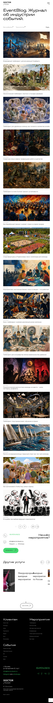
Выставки (32, 642)
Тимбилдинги (33, 626)
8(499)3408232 (15, 534)
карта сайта (6, 698)
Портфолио (6, 634)
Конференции (33, 634)
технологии (20, 27)
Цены (4, 632)
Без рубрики (7, 27)
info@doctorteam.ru (16, 541)
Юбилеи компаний (34, 640)
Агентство (5, 626)
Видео (4, 637)
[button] (42, 562)
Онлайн (5, 660)
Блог (4, 640)
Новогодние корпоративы (36, 637)
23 (33, 526)
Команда (5, 629)
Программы (6, 642)
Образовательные (7, 655)
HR (4, 657)
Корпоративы (33, 629)
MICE (4, 663)
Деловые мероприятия (35, 632)
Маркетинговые (7, 652)
